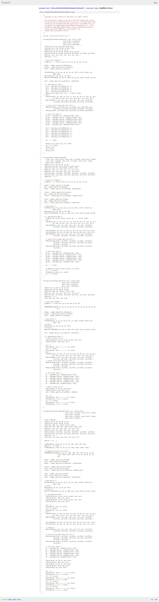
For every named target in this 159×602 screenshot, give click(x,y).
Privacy (14, 599)
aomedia (42, 8)
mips (96, 8)
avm (47, 8)
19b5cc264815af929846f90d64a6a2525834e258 (67, 8)
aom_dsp (90, 8)
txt (152, 599)
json (156, 599)
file (73, 12)
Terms (19, 599)
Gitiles (10, 599)
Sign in (155, 2)
